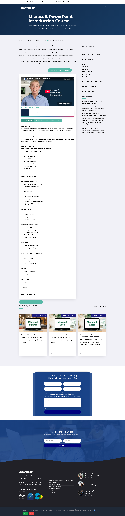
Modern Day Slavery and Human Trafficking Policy (61, 480)
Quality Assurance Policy (55, 486)
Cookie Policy (52, 490)
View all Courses (99, 306)
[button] (46, 7)
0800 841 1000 (64, 2)
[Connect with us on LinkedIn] (27, 503)
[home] (28, 8)
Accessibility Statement (55, 488)
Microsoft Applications (40, 40)
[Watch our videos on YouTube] (30, 503)
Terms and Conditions (54, 474)
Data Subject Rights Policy (55, 478)
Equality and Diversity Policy (55, 482)
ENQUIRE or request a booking (60, 70)
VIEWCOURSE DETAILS (33, 324)
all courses (27, 40)
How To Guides (52, 495)
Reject (31, 513)
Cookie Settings (52, 493)
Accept (25, 513)
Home (20, 40)
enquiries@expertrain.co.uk (45, 2)
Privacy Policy (52, 476)
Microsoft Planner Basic (29, 335)
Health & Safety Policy (54, 484)
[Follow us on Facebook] (23, 503)
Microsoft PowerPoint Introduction (59, 40)
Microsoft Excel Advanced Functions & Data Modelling (89, 335)
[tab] (27, 120)
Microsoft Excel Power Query (60, 335)
